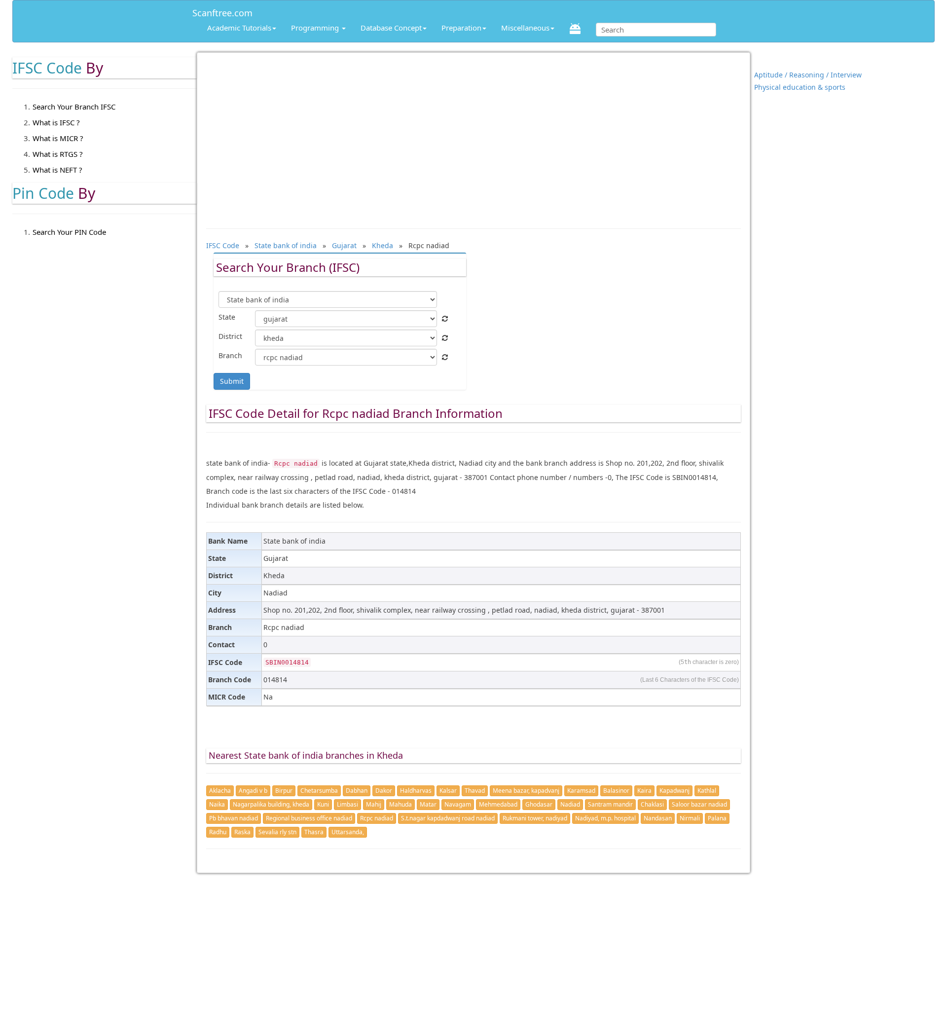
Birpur (283, 790)
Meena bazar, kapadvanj (526, 790)
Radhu (217, 832)
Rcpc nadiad (376, 818)
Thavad (475, 790)
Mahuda (400, 804)
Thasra (314, 832)
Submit (232, 381)
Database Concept (391, 28)
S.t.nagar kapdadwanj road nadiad (448, 818)
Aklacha (220, 790)
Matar (428, 804)
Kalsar (448, 790)
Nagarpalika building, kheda (271, 804)
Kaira (644, 790)
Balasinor (616, 790)
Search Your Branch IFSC (74, 106)
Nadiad (570, 804)
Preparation (461, 28)
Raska (242, 832)
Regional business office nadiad (309, 818)
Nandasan (658, 818)
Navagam (457, 804)
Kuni (323, 804)
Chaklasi (652, 804)
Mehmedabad (498, 804)
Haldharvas (416, 790)
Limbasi (347, 804)
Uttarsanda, (347, 832)
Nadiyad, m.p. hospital (605, 818)
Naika (217, 804)
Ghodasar (538, 804)
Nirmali (690, 818)
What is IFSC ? (56, 122)
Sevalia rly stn (277, 832)
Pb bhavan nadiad (233, 818)
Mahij (373, 804)
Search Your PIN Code (69, 232)
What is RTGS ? (58, 154)
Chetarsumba (319, 790)
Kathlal (706, 790)
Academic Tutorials (239, 28)
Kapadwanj (674, 790)
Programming (316, 28)
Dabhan (356, 790)
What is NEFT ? (57, 170)
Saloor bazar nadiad (699, 804)
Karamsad (581, 790)
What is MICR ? (58, 138)
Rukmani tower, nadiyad (535, 818)
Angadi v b (253, 790)
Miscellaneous (525, 28)
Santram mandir (610, 804)
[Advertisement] (473, 136)
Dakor (383, 790)
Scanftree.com (222, 11)
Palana (717, 818)
